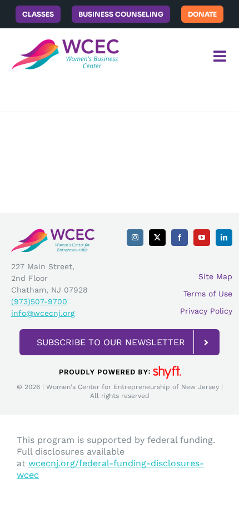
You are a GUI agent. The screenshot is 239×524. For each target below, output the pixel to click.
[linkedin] (224, 237)
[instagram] (135, 237)
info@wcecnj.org (42, 313)
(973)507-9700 (39, 301)
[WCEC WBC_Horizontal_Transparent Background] (66, 32)
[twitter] (157, 237)
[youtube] (201, 237)
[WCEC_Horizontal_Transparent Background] (52, 232)
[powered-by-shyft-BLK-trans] (119, 365)
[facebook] (179, 237)
